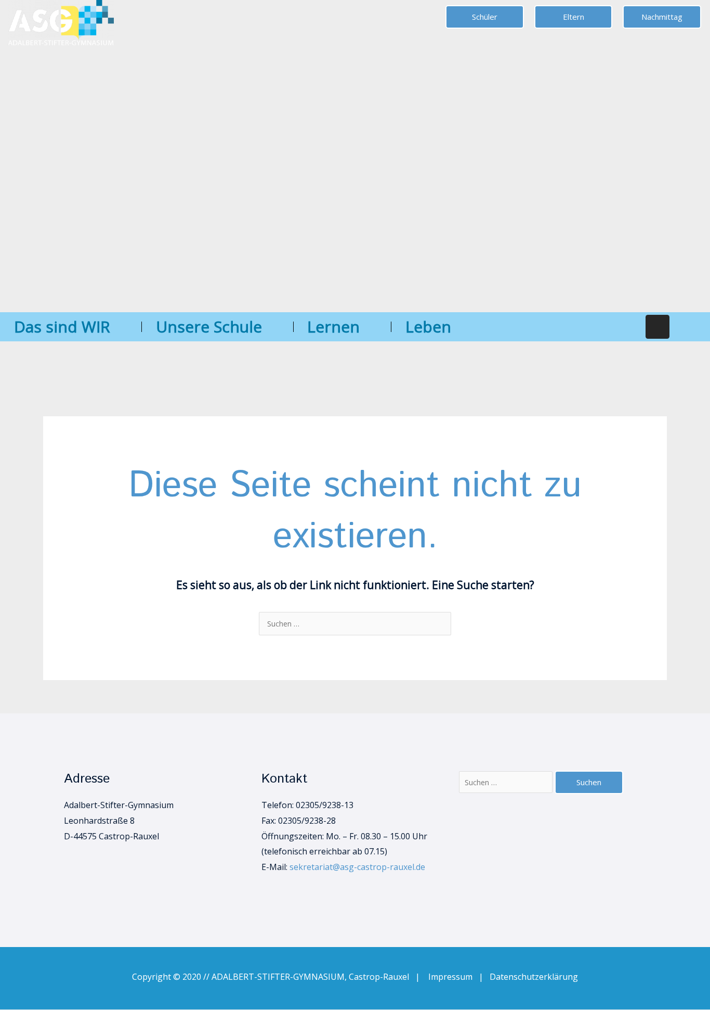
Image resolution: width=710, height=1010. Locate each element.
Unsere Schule (209, 326)
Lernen (333, 326)
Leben (428, 326)
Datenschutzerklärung (534, 976)
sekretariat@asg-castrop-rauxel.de (357, 867)
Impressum (453, 976)
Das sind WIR (62, 326)
